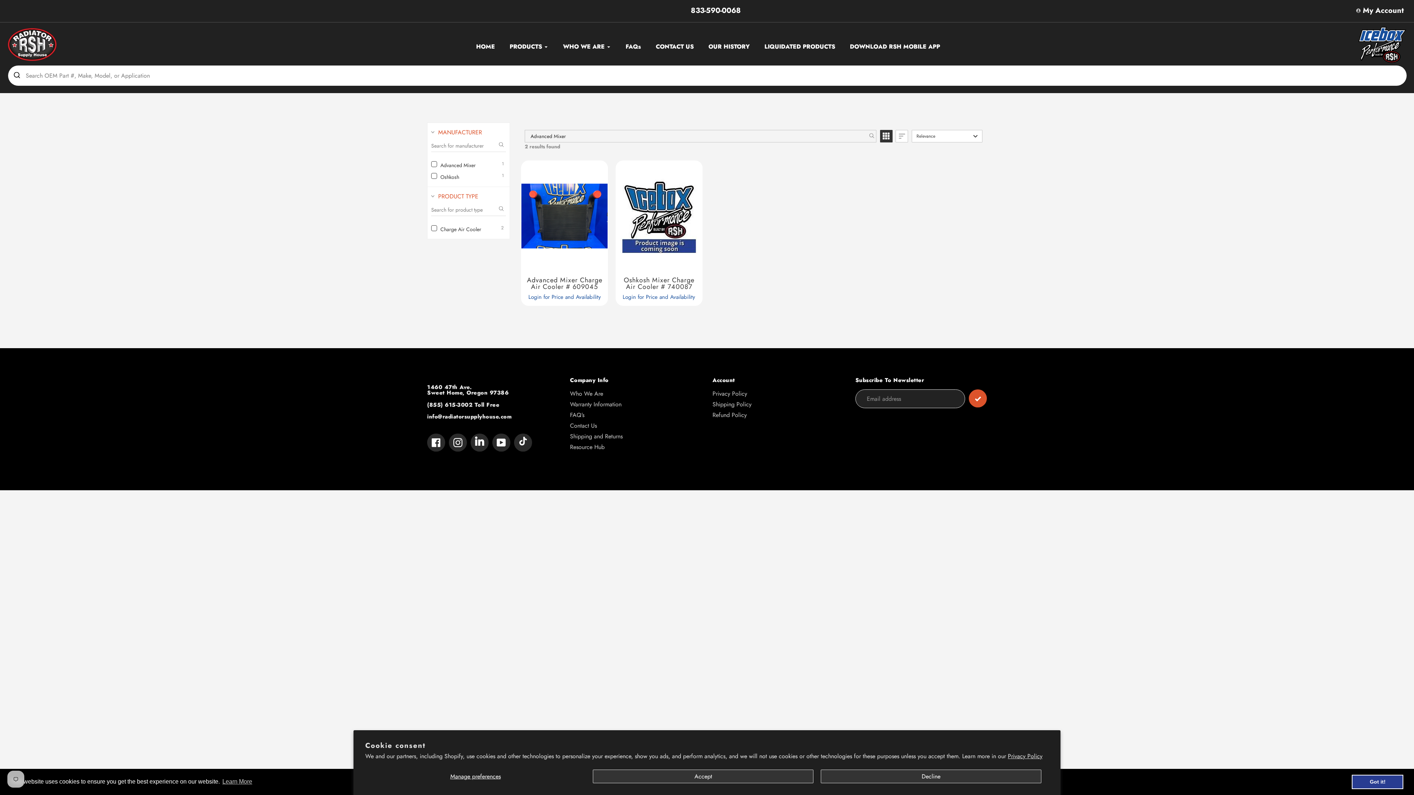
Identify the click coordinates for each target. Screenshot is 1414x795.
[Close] (872, 304)
